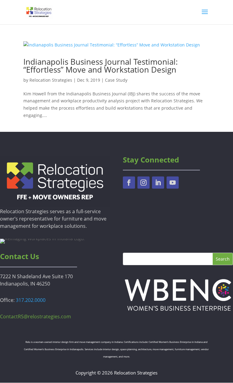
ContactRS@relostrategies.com (35, 316)
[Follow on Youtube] (173, 182)
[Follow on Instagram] (143, 182)
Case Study (116, 80)
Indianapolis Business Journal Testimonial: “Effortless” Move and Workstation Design (100, 65)
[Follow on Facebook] (129, 182)
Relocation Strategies (50, 80)
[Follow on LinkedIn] (158, 182)
